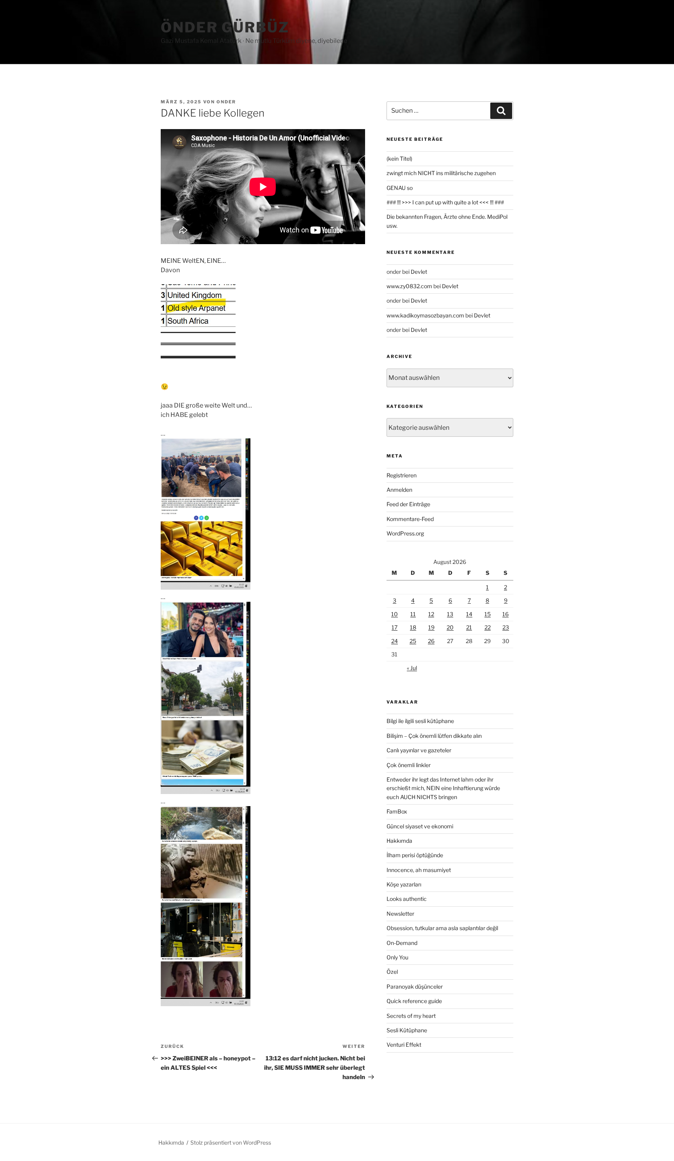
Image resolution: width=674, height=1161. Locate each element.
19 (431, 627)
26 (431, 641)
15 (487, 614)
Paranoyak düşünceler (415, 986)
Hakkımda (399, 840)
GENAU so (400, 187)
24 (394, 641)
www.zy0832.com (409, 286)
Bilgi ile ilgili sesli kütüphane (420, 721)
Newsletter (400, 913)
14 (469, 614)
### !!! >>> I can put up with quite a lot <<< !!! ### (445, 202)
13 (450, 614)
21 (469, 627)
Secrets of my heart (411, 1015)
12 (431, 614)
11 (413, 614)
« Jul (412, 668)
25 (413, 641)
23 (505, 627)
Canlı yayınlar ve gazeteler (419, 750)
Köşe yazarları (404, 884)
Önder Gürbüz (225, 27)
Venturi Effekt (404, 1044)
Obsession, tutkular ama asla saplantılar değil (442, 928)
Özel (392, 971)
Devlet (419, 271)
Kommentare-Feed (410, 519)
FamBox (397, 811)
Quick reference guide (414, 1001)
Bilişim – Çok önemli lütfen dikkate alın (434, 735)
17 (394, 627)
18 (413, 627)
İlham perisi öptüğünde (415, 855)
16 (505, 614)
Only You (397, 957)
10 (394, 614)
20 (450, 627)
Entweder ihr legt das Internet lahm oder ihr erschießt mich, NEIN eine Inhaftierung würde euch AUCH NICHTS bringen (443, 788)
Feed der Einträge (408, 504)
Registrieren (402, 475)
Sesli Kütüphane (407, 1030)
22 (487, 627)
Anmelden (399, 489)
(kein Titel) (399, 158)
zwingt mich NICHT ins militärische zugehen (441, 173)
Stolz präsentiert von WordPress (230, 1142)
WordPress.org (405, 533)
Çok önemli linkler (409, 765)
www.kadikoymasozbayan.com (425, 315)
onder (226, 102)
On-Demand (402, 942)
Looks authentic (407, 898)
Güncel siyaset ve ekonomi (420, 826)
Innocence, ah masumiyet (419, 870)
